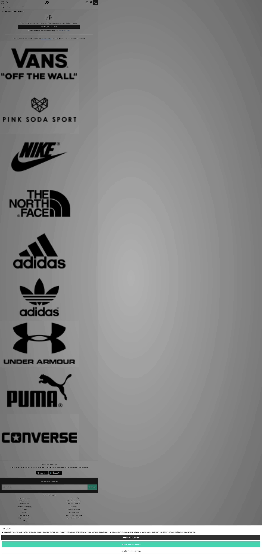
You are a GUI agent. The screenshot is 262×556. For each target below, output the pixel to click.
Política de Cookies (189, 532)
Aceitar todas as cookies (131, 544)
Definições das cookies (130, 537)
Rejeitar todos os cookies (131, 551)
